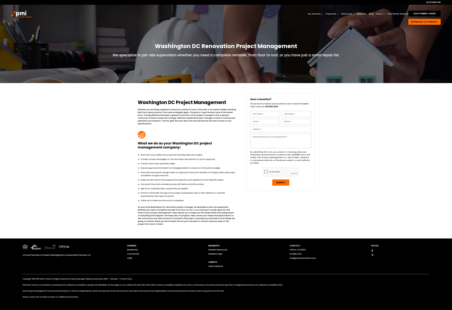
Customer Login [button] (424, 13)
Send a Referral (215, 266)
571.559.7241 (435, 2)
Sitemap (114, 279)
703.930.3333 (271, 106)
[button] (372, 251)
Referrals (361, 13)
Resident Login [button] (215, 254)
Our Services (314, 13)
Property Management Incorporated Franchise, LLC (66, 255)
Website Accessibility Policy (270, 285)
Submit (281, 182)
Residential (132, 249)
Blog (371, 13)
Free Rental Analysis (397, 13)
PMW (106, 279)
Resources (346, 13)
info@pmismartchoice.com (303, 258)
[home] (21, 14)
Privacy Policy (126, 279)
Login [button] (129, 258)
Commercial (133, 254)
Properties (331, 13)
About (379, 13)
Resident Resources (217, 249)
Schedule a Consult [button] (424, 21)
